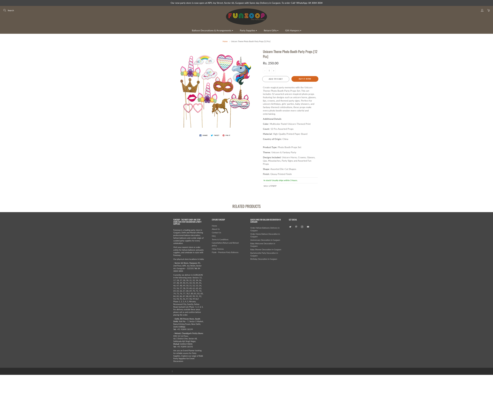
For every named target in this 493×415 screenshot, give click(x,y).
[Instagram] (302, 227)
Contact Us (216, 232)
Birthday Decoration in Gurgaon (263, 259)
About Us (216, 229)
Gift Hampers (292, 30)
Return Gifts (270, 30)
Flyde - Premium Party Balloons (225, 252)
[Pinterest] (296, 227)
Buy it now (305, 79)
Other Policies (218, 249)
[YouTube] (308, 227)
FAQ (214, 236)
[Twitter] (290, 227)
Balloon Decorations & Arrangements (212, 30)
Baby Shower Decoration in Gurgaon (265, 249)
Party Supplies (248, 30)
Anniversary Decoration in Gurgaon (265, 240)
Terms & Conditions (220, 239)
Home (225, 41)
